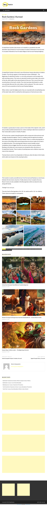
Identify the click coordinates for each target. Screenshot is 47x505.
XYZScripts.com (28, 504)
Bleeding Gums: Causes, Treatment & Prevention (13, 384)
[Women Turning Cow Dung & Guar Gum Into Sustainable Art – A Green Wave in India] (23, 303)
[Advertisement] (23, 62)
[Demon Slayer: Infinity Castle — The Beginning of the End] (23, 335)
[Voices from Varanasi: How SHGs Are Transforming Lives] (23, 270)
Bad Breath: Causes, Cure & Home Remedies (12, 382)
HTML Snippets (19, 504)
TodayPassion (11, 502)
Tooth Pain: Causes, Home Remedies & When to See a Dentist (15, 389)
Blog (3, 14)
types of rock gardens (7, 250)
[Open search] (44, 10)
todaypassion (12, 18)
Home (6, 14)
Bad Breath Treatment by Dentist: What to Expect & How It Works (16, 380)
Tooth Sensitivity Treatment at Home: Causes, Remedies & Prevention (17, 386)
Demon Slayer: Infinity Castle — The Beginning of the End (15, 350)
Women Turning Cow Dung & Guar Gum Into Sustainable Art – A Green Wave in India (21, 317)
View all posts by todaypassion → (17, 366)
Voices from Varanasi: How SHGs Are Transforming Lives (15, 285)
